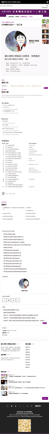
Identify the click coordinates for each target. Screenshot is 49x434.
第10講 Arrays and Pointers (12, 258)
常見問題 (28, 364)
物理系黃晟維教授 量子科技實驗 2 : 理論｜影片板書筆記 (20, 382)
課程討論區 (4, 335)
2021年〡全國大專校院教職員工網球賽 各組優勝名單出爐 (21, 315)
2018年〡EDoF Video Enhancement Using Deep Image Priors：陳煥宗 (24, 320)
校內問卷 (28, 357)
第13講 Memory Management (12, 266)
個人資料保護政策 (28, 411)
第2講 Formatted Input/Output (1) (13, 237)
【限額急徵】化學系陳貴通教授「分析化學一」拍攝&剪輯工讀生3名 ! (26, 86)
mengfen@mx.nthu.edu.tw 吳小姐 (25, 413)
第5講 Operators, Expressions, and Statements (17, 245)
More (45, 88)
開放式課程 (11, 16)
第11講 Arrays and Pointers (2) (13, 261)
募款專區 (3, 355)
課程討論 (28, 347)
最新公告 (28, 362)
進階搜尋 (45, 7)
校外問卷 (28, 359)
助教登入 (28, 367)
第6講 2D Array (8, 247)
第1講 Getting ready (9, 234)
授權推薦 (28, 354)
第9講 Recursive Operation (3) (12, 255)
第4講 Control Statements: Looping (14, 242)
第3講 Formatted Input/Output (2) (13, 239)
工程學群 (17, 16)
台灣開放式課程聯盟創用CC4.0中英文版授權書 (18, 393)
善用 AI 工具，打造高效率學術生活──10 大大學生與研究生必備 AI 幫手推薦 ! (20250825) (27, 387)
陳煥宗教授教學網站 (10, 312)
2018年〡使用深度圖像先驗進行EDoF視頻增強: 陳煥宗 (20, 318)
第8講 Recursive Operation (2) (12, 253)
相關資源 (28, 352)
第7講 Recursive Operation (11, 250)
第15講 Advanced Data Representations (15, 271)
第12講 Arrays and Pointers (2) (13, 263)
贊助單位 (28, 349)
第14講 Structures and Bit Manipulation (15, 269)
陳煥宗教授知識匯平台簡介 (12, 310)
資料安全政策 (20, 411)
